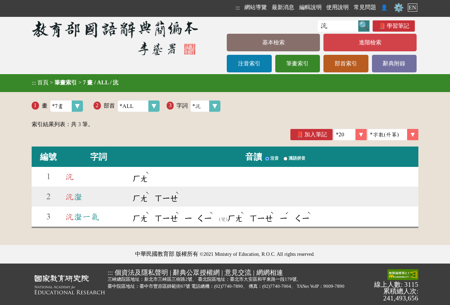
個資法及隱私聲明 (141, 272)
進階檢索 (370, 42)
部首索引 (346, 63)
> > (75, 82)
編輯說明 (310, 7)
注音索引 (249, 63)
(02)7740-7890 (228, 286)
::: (238, 8)
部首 (109, 105)
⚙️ (398, 7)
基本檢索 (273, 42)
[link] (393, 134)
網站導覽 (255, 7)
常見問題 (365, 7)
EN (412, 8)
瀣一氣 (82, 217)
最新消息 (283, 7)
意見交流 (238, 272)
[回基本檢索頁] (116, 38)
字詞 (182, 105)
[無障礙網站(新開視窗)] (402, 275)
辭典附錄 (394, 63)
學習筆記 (398, 26)
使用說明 (337, 7)
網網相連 (269, 272)
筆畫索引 (297, 63)
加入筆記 (315, 134)
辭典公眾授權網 (196, 272)
